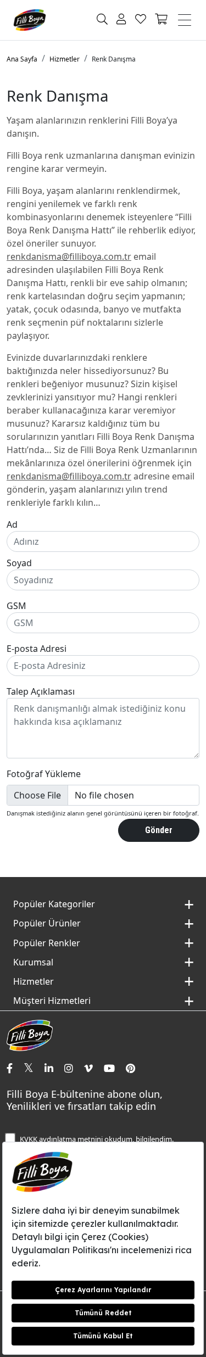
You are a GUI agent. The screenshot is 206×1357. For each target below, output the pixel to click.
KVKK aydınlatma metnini (61, 1139)
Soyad (19, 563)
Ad (12, 524)
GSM (16, 606)
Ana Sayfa (22, 59)
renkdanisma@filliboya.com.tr (69, 256)
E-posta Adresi (36, 649)
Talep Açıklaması (41, 691)
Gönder (158, 830)
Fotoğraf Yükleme (44, 774)
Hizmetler (64, 59)
